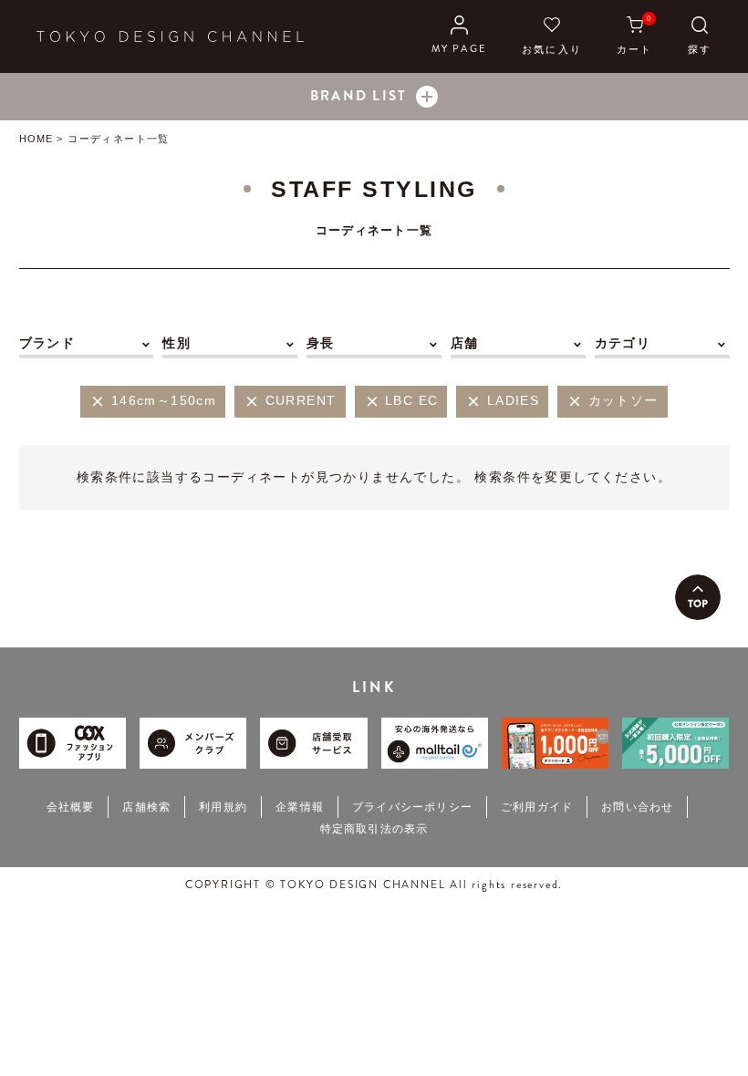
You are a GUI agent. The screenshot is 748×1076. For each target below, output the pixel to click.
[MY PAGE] (459, 36)
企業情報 (299, 807)
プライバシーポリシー (412, 807)
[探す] (700, 36)
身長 (320, 343)
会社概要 (71, 807)
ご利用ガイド (537, 807)
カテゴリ (623, 343)
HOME (36, 138)
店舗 (465, 343)
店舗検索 (146, 807)
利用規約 (223, 807)
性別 (176, 343)
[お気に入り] (552, 36)
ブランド (47, 343)
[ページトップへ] (698, 597)
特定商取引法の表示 (374, 829)
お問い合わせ (637, 807)
